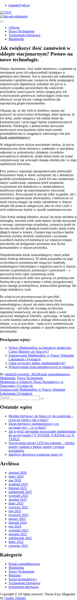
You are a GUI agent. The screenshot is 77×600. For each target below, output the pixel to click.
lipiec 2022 (16, 542)
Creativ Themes (15, 598)
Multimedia (16, 39)
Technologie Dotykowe (24, 35)
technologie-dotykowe (24, 587)
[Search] (42, 398)
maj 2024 (15, 526)
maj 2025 (15, 511)
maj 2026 (15, 480)
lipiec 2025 (16, 503)
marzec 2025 (17, 519)
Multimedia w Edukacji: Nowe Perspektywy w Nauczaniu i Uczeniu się (32, 384)
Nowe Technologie (21, 31)
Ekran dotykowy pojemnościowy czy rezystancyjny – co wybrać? (34, 425)
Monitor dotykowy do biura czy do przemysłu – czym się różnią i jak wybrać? (41, 418)
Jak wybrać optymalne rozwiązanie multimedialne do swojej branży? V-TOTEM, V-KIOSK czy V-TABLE (42, 435)
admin (9, 374)
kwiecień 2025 (18, 515)
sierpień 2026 (18, 472)
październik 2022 (20, 538)
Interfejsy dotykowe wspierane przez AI (35, 454)
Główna (14, 27)
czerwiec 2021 (18, 545)
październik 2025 (20, 492)
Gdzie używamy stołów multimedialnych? (37, 363)
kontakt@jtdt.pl (19, 5)
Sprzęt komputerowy (23, 579)
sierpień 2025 (18, 499)
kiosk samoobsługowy (15, 137)
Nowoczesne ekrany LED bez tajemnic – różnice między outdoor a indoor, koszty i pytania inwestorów (42, 446)
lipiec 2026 (16, 476)
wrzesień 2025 (18, 496)
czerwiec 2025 (18, 507)
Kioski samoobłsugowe (54, 374)
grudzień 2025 (18, 484)
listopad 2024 (18, 522)
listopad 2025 (18, 488)
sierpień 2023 (18, 534)
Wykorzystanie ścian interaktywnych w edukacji (41, 367)
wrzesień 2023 (18, 530)
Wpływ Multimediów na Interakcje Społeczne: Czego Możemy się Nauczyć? (40, 349)
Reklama (15, 575)
